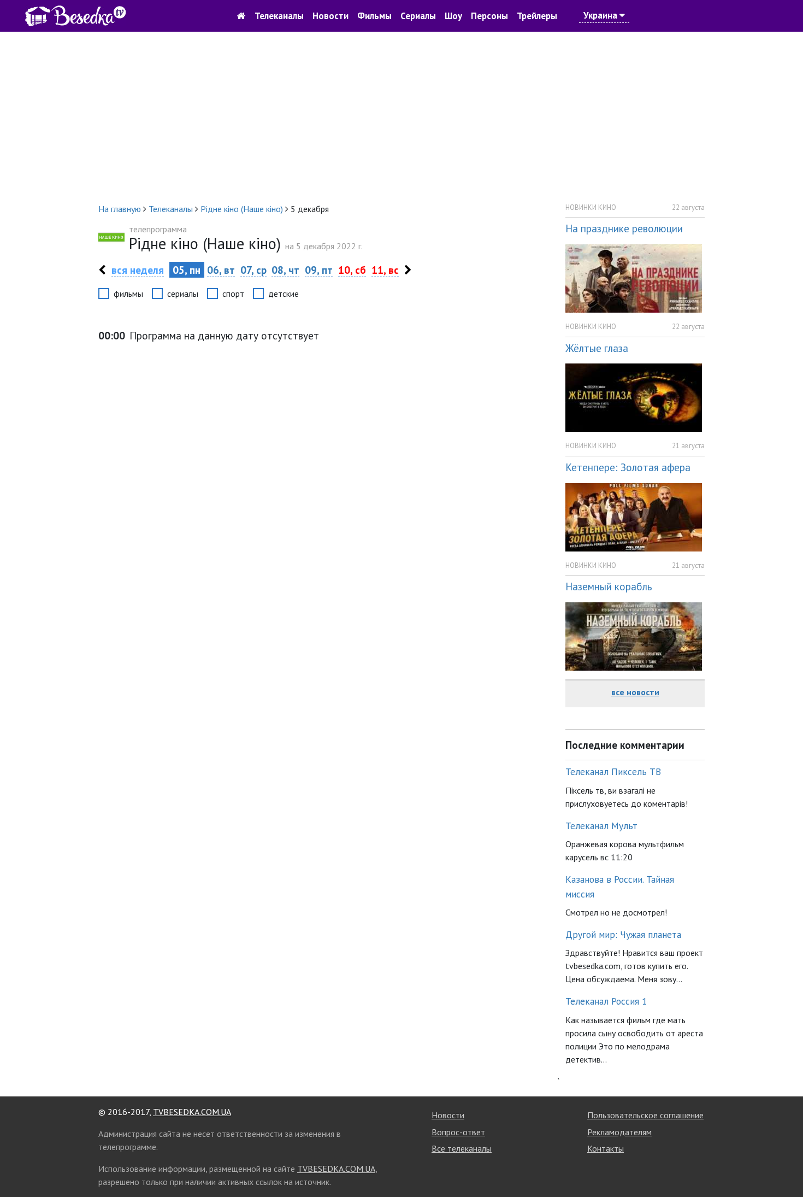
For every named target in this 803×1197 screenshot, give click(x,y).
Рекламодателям (619, 1131)
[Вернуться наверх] (784, 1164)
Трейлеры (537, 16)
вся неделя (137, 270)
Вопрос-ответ (458, 1131)
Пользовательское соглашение (645, 1115)
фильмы (128, 293)
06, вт (221, 270)
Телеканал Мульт (601, 825)
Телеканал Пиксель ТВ (613, 771)
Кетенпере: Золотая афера (627, 467)
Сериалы (418, 16)
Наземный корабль (608, 586)
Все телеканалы (462, 1148)
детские (283, 293)
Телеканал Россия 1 (606, 1001)
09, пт (319, 270)
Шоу (453, 16)
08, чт (285, 270)
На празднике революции (624, 228)
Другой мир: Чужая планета (623, 934)
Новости (330, 16)
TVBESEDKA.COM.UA (192, 1111)
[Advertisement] (401, 116)
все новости (635, 691)
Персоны (489, 16)
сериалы (182, 293)
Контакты (605, 1148)
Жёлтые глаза (596, 348)
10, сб (352, 270)
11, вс (385, 270)
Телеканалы (279, 16)
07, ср (253, 270)
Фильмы (374, 16)
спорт (233, 293)
